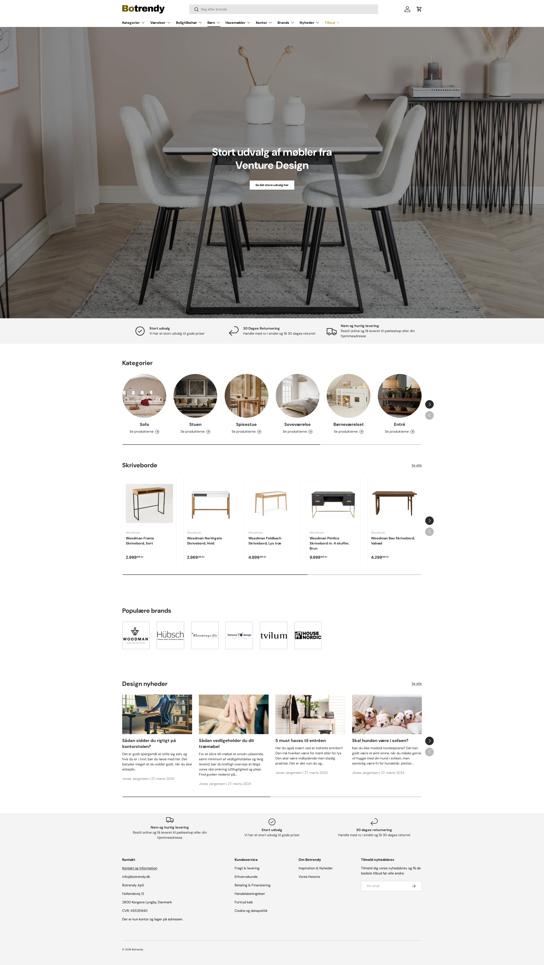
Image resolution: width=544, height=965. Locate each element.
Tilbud (330, 22)
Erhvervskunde (246, 876)
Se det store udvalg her (272, 185)
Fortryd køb (244, 902)
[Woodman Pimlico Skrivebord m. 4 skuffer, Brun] (333, 503)
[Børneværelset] (348, 396)
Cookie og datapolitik (251, 910)
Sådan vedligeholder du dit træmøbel (226, 743)
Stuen (195, 424)
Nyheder (307, 22)
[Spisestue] (246, 396)
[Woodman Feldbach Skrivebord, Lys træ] (272, 503)
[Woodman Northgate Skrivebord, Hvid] (210, 503)
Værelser (158, 22)
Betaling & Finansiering (253, 885)
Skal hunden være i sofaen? (380, 740)
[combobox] (283, 9)
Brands (283, 22)
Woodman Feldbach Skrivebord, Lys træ (264, 541)
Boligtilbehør (186, 22)
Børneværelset (348, 424)
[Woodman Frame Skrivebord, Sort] (149, 503)
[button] (419, 9)
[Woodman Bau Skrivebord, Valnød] (394, 503)
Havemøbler (235, 22)
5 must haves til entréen (300, 740)
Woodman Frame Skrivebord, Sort (140, 541)
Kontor (261, 22)
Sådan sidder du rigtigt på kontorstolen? (149, 743)
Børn (211, 22)
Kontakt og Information (139, 868)
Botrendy (137, 949)
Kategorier (131, 22)
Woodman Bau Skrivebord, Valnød (393, 541)
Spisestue (246, 424)
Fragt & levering (247, 868)
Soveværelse (297, 424)
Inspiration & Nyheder (316, 868)
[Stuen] (195, 396)
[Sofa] (144, 396)
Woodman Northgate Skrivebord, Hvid (204, 541)
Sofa (144, 424)
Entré (399, 424)
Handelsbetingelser (250, 893)
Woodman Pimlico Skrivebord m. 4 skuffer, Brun (329, 543)
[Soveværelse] (297, 396)
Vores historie (309, 876)
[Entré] (400, 396)
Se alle (417, 465)
